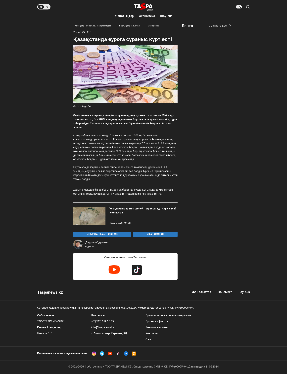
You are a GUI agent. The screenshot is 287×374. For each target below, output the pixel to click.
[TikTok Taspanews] (137, 270)
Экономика (147, 16)
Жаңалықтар (124, 16)
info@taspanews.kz (102, 327)
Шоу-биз (166, 16)
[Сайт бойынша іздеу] (248, 7)
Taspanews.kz (50, 292)
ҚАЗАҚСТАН (156, 234)
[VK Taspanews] (126, 353)
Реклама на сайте (156, 327)
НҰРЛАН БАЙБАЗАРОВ (103, 234)
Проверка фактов (156, 321)
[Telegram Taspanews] (102, 353)
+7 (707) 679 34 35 (102, 321)
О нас (148, 339)
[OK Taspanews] (134, 353)
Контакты (151, 333)
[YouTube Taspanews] (114, 270)
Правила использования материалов (168, 315)
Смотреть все (218, 25)
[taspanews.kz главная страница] (143, 7)
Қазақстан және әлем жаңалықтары (93, 25)
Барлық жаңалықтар (129, 25)
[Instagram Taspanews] (94, 353)
